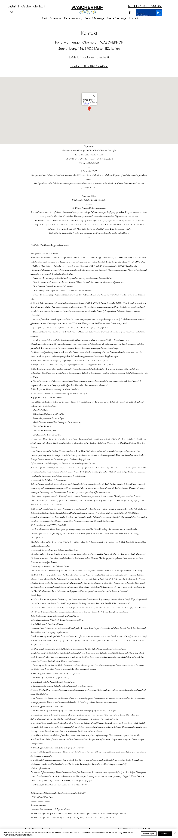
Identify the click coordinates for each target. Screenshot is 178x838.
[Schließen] (174, 833)
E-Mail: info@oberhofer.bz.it (26, 6)
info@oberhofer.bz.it (54, 265)
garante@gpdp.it (85, 780)
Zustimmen (165, 833)
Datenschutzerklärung (24, 834)
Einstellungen (148, 833)
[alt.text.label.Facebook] (130, 13)
